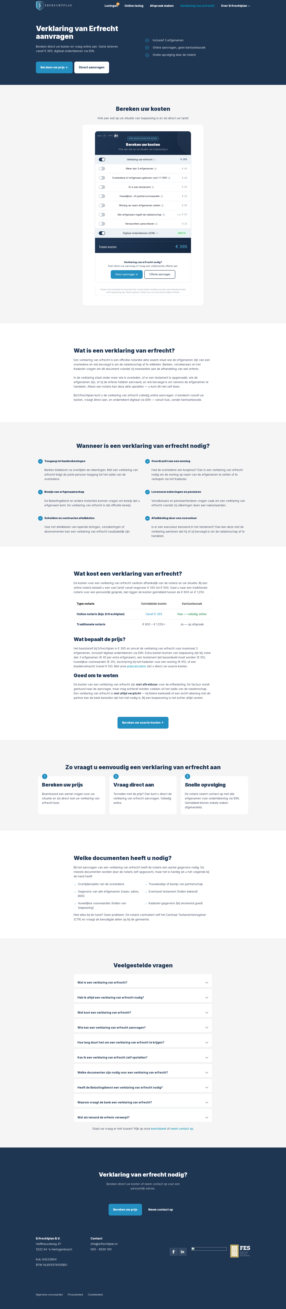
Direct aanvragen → (126, 274)
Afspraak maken (162, 5)
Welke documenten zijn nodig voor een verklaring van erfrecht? (122, 1072)
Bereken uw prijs (125, 1209)
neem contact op (181, 1128)
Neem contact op (160, 1209)
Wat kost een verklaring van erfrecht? (104, 1012)
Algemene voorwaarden (49, 1294)
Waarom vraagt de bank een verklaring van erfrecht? (114, 1102)
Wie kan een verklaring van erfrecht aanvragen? (111, 1027)
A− (104, 135)
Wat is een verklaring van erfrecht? (102, 982)
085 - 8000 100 (101, 1249)
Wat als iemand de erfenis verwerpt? (103, 1117)
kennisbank (158, 1128)
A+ (116, 135)
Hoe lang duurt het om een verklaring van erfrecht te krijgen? (120, 1042)
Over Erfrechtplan (234, 5)
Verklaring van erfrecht (197, 5)
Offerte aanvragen (159, 274)
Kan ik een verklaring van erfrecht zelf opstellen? (112, 1057)
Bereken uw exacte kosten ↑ (143, 722)
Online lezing (133, 5)
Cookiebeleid (95, 1294)
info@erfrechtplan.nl (104, 1244)
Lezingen (111, 5)
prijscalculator (136, 666)
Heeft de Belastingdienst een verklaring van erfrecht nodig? (120, 1087)
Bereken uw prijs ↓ (54, 67)
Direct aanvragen (91, 67)
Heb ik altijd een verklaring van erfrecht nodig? (110, 997)
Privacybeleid (75, 1294)
